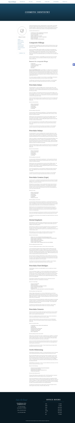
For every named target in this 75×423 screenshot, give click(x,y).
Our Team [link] (30, 1)
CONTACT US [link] (22, 53)
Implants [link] (19, 39)
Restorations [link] (19, 43)
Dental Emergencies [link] (21, 42)
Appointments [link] (56, 1)
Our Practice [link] (22, 1)
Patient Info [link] (47, 1)
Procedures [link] (38, 1)
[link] (74, 64)
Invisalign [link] (19, 49)
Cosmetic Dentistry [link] (20, 46)
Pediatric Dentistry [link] (20, 40)
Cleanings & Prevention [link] (21, 47)
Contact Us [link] (65, 1)
